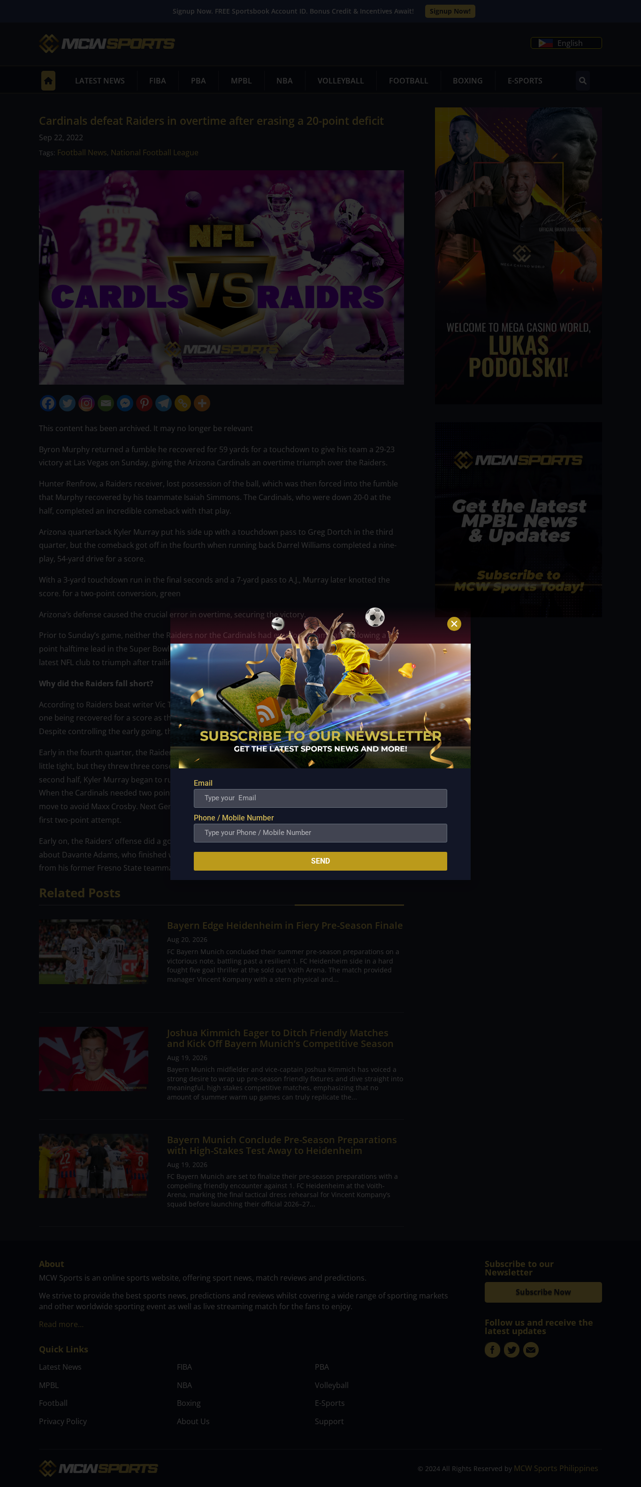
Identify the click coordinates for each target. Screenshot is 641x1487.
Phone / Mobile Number (234, 817)
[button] (454, 624)
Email (203, 783)
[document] (320, 743)
